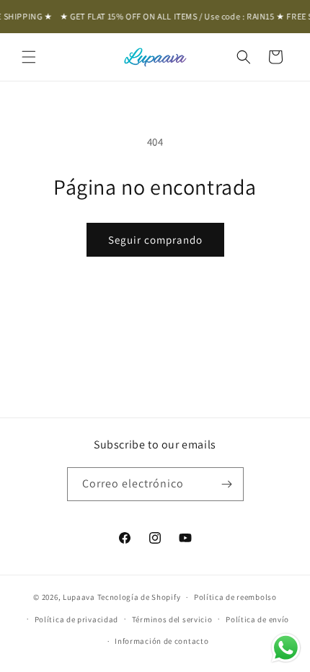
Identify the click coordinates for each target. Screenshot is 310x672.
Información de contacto (161, 641)
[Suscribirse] (227, 484)
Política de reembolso (235, 597)
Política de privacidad (76, 619)
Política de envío (257, 619)
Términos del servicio (172, 619)
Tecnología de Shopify (139, 597)
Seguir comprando (155, 240)
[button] (29, 57)
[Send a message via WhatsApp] (286, 648)
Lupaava (79, 597)
